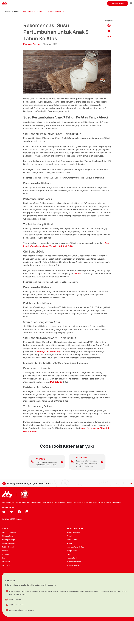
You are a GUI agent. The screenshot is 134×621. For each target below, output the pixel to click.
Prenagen (5, 554)
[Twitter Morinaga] (11, 511)
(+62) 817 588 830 (15, 600)
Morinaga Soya (7, 536)
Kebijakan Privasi (73, 565)
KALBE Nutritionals (9, 532)
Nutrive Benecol (8, 547)
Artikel (69, 543)
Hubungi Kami (72, 558)
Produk (69, 536)
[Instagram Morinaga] (27, 511)
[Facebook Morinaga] (19, 511)
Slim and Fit (6, 565)
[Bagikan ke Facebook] (109, 25)
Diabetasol (6, 561)
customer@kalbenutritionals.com (21, 610)
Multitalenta (56, 382)
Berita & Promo (72, 539)
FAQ (68, 554)
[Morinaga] (7, 494)
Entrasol (5, 550)
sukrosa (77, 273)
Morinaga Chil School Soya (49, 351)
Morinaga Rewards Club (75, 547)
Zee (3, 558)
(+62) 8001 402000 (16, 605)
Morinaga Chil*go (8, 539)
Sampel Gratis (72, 550)
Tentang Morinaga (73, 532)
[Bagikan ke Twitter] (109, 30)
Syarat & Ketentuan (74, 561)
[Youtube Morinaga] (3, 511)
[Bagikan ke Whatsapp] (109, 36)
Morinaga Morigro (8, 543)
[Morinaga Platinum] (4, 3)
